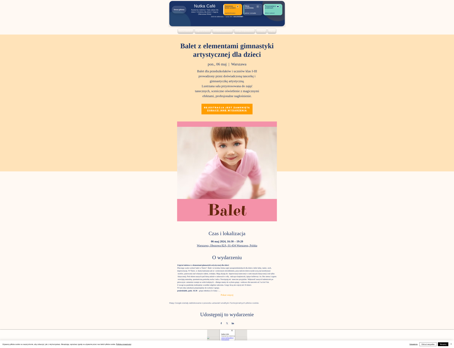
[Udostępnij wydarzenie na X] (227, 323)
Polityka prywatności (123, 344)
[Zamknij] (451, 344)
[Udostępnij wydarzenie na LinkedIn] (233, 323)
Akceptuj (443, 344)
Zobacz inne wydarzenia (227, 110)
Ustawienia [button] (413, 344)
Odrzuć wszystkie (427, 344)
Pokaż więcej (227, 295)
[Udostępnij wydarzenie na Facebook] (221, 323)
